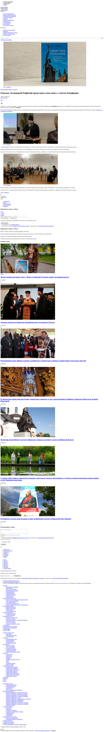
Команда (5, 564)
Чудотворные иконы (11, 611)
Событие (15, 89)
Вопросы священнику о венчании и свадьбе (17, 693)
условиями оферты (14, 224)
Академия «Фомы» (8, 17)
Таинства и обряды (8, 706)
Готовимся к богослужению (10, 716)
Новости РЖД (6, 630)
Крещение (8, 707)
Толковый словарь (10, 663)
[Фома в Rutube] (5, 555)
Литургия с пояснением (12, 718)
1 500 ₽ (2, 213)
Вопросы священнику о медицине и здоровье (17, 704)
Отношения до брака (11, 649)
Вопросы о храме (10, 705)
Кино (7, 660)
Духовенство (6, 201)
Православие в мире (8, 666)
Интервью (5, 677)
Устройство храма (10, 615)
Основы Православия (8, 13)
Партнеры (5, 567)
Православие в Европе (11, 672)
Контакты (5, 563)
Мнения (5, 678)
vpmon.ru (9, 87)
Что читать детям (10, 621)
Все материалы (7, 22)
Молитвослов (6, 21)
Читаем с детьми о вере (9, 34)
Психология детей (10, 618)
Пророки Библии (10, 592)
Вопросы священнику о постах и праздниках (17, 604)
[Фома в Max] (5, 557)
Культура (5, 653)
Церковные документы (9, 722)
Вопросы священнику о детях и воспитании (17, 620)
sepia (6, 97)
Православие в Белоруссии (12, 669)
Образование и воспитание (10, 627)
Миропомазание (10, 713)
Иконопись (9, 657)
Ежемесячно (14, 218)
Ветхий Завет (9, 588)
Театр (7, 662)
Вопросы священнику (8, 20)
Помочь (6, 7)
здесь (35, 220)
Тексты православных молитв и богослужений (14, 724)
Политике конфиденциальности (43, 730)
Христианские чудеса (11, 635)
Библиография (9, 597)
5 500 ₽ (2, 215)
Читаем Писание (10, 593)
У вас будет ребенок (11, 622)
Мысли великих (10, 664)
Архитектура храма (11, 613)
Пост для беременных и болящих (14, 690)
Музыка (8, 658)
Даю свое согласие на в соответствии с (28, 226)
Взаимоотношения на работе (13, 651)
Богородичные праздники (12, 603)
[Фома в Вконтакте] (6, 549)
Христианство (6, 205)
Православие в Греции (11, 671)
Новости (5, 18)
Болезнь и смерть (10, 645)
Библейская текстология (12, 590)
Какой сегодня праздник (9, 30)
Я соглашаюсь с (10, 224)
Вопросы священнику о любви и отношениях (17, 702)
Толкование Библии (11, 594)
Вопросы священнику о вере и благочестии (16, 692)
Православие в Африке (11, 668)
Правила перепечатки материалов (11, 582)
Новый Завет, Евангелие (12, 587)
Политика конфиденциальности (11, 580)
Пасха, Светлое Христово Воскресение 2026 (17, 599)
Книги (5, 202)
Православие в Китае (11, 676)
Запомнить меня (6, 541)
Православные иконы (8, 606)
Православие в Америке (12, 667)
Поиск (5, 4)
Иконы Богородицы (11, 607)
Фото (4, 680)
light (2, 97)
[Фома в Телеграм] (6, 552)
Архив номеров (7, 568)
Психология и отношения (9, 16)
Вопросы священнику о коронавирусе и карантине (18, 699)
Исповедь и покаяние (11, 710)
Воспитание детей (7, 616)
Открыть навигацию (8, 1)
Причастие (8, 709)
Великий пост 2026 (11, 686)
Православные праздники (9, 598)
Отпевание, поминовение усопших (14, 711)
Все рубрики (6, 24)
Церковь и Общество (8, 723)
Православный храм (8, 612)
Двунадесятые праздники (12, 601)
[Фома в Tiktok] (5, 553)
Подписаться (17, 575)
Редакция (6, 192)
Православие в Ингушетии (12, 673)
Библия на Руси (10, 595)
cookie (16, 583)
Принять (53, 730)
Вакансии (5, 566)
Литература (9, 655)
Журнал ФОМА (4, 89)
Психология (6, 644)
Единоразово (5, 218)
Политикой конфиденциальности (46, 226)
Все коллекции (7, 35)
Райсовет (5, 31)
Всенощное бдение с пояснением (14, 719)
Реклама (5, 562)
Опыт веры (9, 634)
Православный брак (11, 650)
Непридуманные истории (9, 15)
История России (10, 641)
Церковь (5, 206)
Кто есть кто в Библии (11, 589)
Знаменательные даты (11, 639)
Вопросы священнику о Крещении (14, 701)
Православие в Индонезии (12, 674)
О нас (4, 559)
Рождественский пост (11, 685)
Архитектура (9, 654)
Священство (9, 715)
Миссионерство (7, 203)
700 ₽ (2, 212)
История (5, 637)
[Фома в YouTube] (6, 554)
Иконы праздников (10, 608)
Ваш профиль (7, 3)
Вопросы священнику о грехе (13, 697)
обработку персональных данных (21, 226)
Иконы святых (9, 610)
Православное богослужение (10, 32)
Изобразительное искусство (13, 659)
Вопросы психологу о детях (13, 624)
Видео (4, 681)
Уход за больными (10, 646)
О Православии (10, 636)
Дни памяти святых (11, 602)
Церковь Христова (7, 720)
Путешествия (6, 629)
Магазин (5, 560)
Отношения (6, 625)
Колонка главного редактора (10, 626)
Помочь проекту (4, 223)
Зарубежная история (11, 643)
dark (4, 97)
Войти (10, 39)
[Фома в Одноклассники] (7, 550)
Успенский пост (10, 687)
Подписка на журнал (8, 25)
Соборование (9, 714)
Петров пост (9, 688)
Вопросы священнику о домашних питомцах (17, 696)
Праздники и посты (8, 683)
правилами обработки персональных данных (33, 578)
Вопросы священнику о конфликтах (15, 700)
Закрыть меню (4, 8)
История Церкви (10, 640)
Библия (5, 585)
